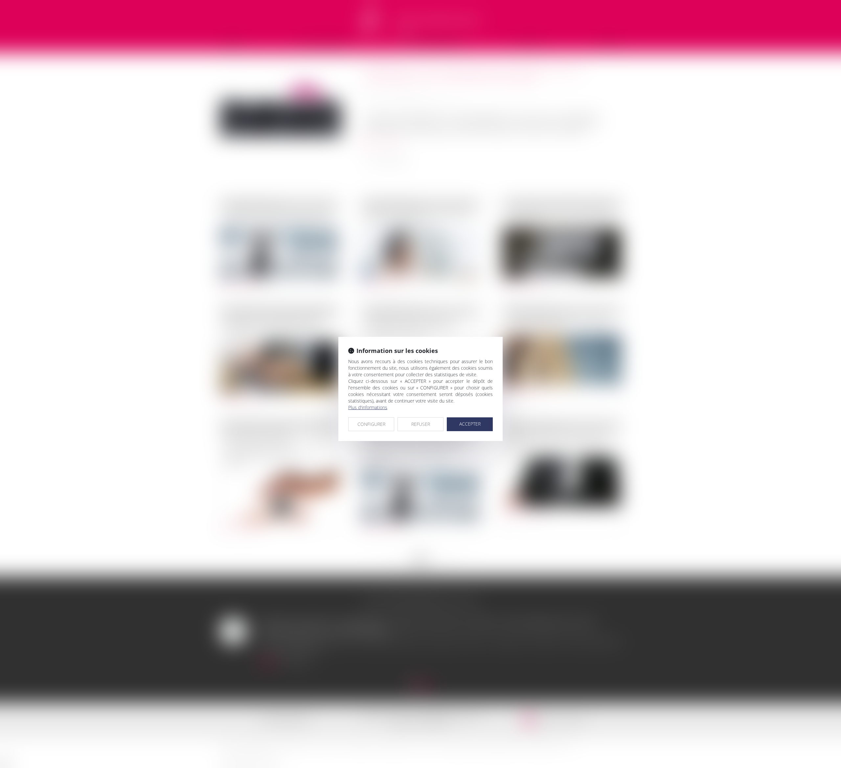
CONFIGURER (371, 424)
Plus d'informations (367, 407)
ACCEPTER (470, 424)
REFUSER (420, 424)
